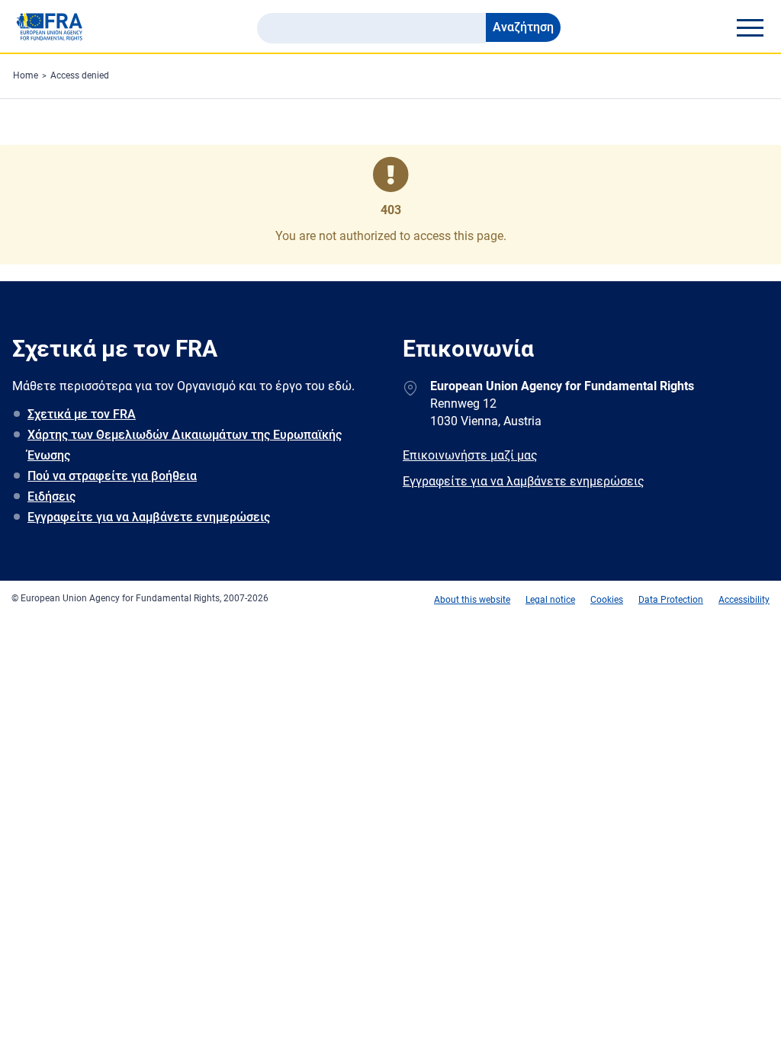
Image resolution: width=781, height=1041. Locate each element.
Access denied (79, 75)
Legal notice (550, 599)
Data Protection (670, 599)
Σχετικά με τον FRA (81, 414)
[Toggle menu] (750, 27)
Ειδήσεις (51, 496)
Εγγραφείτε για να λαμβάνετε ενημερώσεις (148, 517)
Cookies (606, 599)
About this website (472, 599)
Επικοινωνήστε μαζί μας (470, 455)
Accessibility (744, 599)
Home (25, 75)
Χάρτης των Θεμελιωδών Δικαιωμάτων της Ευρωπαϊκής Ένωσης (184, 445)
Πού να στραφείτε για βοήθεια (112, 476)
